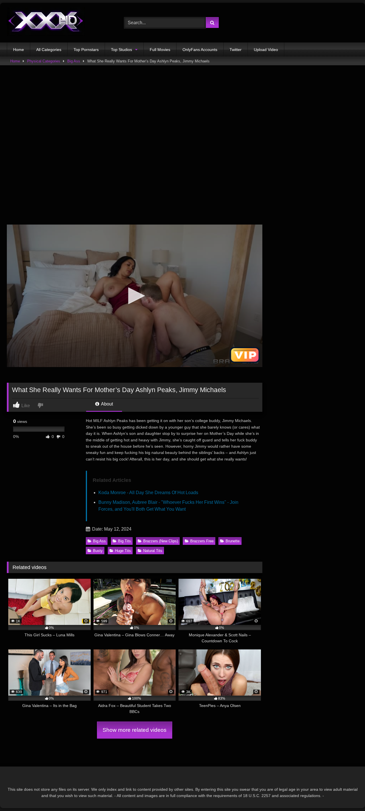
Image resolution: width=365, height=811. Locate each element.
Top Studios (121, 49)
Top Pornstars (86, 49)
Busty (98, 551)
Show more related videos (135, 730)
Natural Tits (152, 551)
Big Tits (124, 541)
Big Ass (73, 61)
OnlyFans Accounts (199, 49)
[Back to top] (347, 794)
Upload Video (266, 49)
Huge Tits (123, 551)
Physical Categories (43, 61)
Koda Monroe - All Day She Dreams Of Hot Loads (148, 492)
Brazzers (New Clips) (160, 541)
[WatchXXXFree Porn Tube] (46, 22)
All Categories (48, 49)
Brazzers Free (202, 541)
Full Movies (160, 49)
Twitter (236, 49)
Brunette (233, 541)
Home (18, 49)
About (106, 404)
